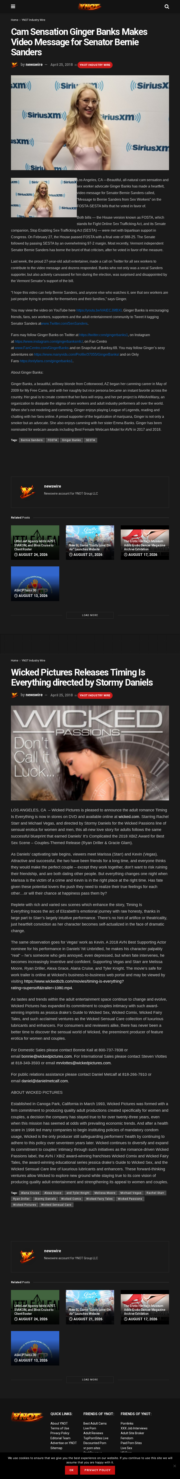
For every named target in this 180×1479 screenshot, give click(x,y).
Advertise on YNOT (63, 1443)
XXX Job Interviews (134, 1428)
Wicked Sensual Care (56, 1204)
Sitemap (56, 1448)
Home (14, 20)
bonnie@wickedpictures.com (47, 1056)
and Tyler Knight (78, 1192)
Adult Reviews (93, 1433)
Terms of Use (59, 1428)
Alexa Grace (52, 1192)
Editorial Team (60, 1438)
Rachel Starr (155, 1192)
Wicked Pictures (24, 1204)
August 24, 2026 (32, 555)
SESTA (90, 440)
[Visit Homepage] (90, 6)
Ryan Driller (21, 1198)
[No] (174, 1466)
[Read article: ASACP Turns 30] (35, 583)
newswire (34, 64)
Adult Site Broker (132, 1433)
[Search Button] (167, 6)
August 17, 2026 (142, 555)
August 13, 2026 (32, 596)
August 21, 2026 (87, 555)
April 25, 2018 (61, 65)
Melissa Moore (105, 1192)
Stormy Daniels (45, 1198)
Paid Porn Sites (131, 1443)
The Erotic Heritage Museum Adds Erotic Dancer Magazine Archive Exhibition (144, 545)
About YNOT (59, 1423)
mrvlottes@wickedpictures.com (83, 1063)
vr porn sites (91, 1448)
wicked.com (129, 816)
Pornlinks (127, 1423)
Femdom (127, 1438)
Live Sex (126, 1448)
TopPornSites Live (95, 1438)
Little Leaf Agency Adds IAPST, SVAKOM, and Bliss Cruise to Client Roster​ (34, 545)
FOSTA (52, 440)
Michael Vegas (131, 1192)
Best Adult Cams (95, 1423)
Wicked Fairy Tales (99, 1198)
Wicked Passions (130, 1198)
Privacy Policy (59, 1433)
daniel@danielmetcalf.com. (44, 1081)
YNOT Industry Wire (33, 20)
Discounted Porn (94, 1443)
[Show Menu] (13, 6)
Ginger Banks (71, 440)
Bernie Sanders (32, 440)
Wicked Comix (71, 1198)
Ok (71, 1470)
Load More (90, 615)
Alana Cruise (30, 1192)
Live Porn (89, 1428)
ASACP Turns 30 (25, 590)
